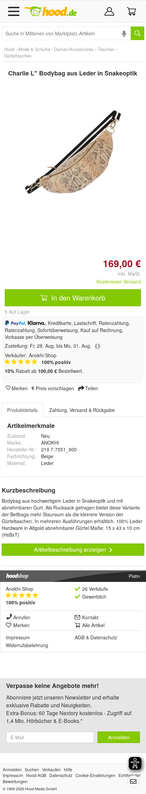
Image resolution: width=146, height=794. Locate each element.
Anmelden (119, 737)
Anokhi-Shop (19, 588)
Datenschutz (103, 637)
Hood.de (50, 11)
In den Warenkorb (77, 298)
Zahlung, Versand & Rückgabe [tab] (82, 410)
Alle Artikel (93, 625)
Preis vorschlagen (55, 388)
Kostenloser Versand (118, 281)
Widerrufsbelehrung (27, 645)
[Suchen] (137, 33)
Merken (20, 388)
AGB (80, 637)
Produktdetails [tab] (22, 410)
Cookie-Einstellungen (95, 775)
